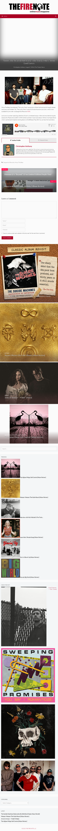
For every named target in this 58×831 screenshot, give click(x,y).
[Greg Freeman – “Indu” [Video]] (23, 645)
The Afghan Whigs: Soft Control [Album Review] (14, 821)
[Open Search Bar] (55, 16)
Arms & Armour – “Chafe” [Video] (10, 819)
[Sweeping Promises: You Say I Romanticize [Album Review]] (28, 701)
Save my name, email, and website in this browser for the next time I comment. (24, 233)
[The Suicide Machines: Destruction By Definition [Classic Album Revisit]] (29, 301)
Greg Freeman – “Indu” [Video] (52, 588)
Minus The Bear (19, 162)
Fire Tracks (38, 67)
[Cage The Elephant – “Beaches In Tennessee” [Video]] (28, 790)
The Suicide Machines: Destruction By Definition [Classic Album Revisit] (20, 814)
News (43, 67)
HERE (28, 111)
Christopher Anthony (24, 146)
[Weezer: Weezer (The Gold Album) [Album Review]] (29, 360)
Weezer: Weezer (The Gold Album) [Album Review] (15, 816)
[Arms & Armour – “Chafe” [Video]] (29, 403)
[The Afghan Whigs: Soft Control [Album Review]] (29, 442)
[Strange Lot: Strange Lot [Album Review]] (28, 757)
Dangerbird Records (8, 162)
